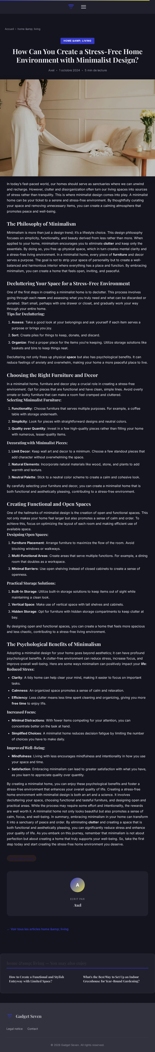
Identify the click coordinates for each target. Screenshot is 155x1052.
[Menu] (84, 7)
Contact (32, 1028)
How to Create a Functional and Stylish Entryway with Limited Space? (36, 979)
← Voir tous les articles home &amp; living (38, 929)
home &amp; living (29, 29)
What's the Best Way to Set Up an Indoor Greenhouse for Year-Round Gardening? (111, 979)
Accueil (9, 29)
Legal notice (14, 1028)
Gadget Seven (29, 1016)
